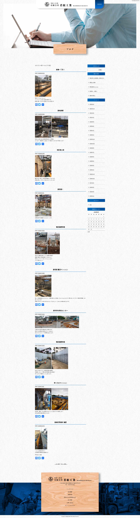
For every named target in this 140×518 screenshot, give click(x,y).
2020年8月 (92, 126)
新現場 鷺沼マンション (60, 269)
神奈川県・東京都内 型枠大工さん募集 (97, 78)
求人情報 (70, 500)
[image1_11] (41, 448)
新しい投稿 (64, 464)
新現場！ (60, 189)
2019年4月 (92, 165)
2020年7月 (92, 130)
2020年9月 (92, 121)
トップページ (70, 489)
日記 (91, 204)
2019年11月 (92, 139)
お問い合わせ (70, 502)
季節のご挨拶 (92, 82)
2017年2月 (92, 182)
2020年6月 (92, 134)
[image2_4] (41, 253)
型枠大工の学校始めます (70, 497)
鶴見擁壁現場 (60, 227)
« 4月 (89, 231)
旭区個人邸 (60, 150)
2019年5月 (92, 161)
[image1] (43, 215)
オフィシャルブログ (70, 505)
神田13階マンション (94, 86)
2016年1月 (92, 196)
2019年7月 (92, 152)
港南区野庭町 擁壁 (60, 422)
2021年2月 (92, 113)
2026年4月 (92, 104)
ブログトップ (96, 66)
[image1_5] (54, 253)
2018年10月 (92, 178)
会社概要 (70, 491)
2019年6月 (92, 156)
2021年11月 (92, 108)
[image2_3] (68, 327)
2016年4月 (92, 191)
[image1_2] (43, 176)
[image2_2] (43, 368)
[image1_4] (43, 95)
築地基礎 (60, 110)
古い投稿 (57, 464)
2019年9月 (92, 148)
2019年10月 (92, 143)
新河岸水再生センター (60, 310)
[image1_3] (60, 136)
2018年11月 (92, 174)
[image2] (43, 136)
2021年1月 (92, 117)
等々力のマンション (60, 383)
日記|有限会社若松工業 (135, 0)
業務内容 (70, 494)
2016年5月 (92, 187)
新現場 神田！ (93, 91)
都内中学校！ (92, 95)
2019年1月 (92, 169)
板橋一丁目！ (60, 69)
